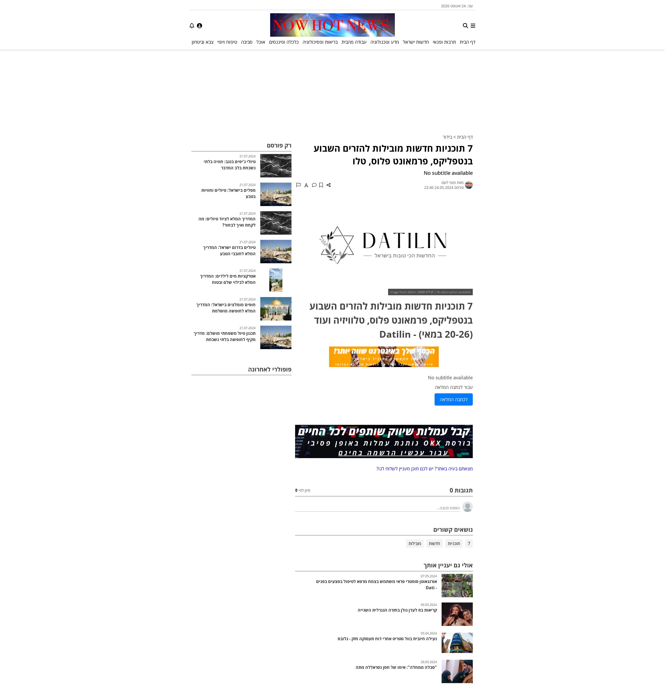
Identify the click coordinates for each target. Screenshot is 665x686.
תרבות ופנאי (444, 42)
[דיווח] (298, 185)
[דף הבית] (332, 25)
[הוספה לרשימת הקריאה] (321, 185)
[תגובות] (314, 185)
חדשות (434, 543)
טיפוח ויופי (227, 42)
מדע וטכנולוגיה (384, 42)
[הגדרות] (199, 25)
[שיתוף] (329, 185)
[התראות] (192, 25)
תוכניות (454, 543)
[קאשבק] (384, 357)
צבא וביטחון (203, 42)
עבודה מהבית (354, 42)
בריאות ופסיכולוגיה (320, 42)
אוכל (260, 42)
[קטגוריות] (473, 25)
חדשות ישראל (416, 42)
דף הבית (467, 42)
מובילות (415, 543)
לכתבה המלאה (454, 399)
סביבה (246, 42)
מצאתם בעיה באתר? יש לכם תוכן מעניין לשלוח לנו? (423, 468)
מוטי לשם (449, 182)
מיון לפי (303, 490)
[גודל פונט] (306, 185)
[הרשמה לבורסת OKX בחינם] (384, 442)
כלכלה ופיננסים (284, 42)
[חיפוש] (465, 25)
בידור (447, 137)
